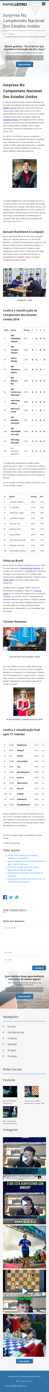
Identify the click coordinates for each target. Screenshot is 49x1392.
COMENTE (39, 968)
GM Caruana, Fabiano (15, 350)
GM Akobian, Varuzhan (15, 420)
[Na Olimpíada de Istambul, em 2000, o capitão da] (24, 1158)
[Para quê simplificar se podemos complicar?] (24, 1291)
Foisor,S (20, 777)
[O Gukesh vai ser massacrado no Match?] (24, 1202)
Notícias (11, 34)
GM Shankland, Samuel (15, 338)
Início (5, 34)
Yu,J (18, 766)
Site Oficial (15, 843)
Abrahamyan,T (23, 772)
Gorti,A (20, 788)
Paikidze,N (21, 745)
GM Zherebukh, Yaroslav (16, 431)
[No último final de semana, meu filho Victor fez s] (24, 1335)
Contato (12, 1056)
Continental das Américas (30, 568)
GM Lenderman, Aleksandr (16, 392)
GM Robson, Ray (14, 381)
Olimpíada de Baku (10, 119)
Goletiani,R (22, 799)
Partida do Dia (16, 1032)
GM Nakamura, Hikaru (16, 369)
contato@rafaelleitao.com (18, 1386)
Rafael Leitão (8, 580)
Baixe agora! (24, 64)
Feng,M (20, 794)
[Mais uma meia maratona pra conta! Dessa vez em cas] (24, 1247)
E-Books (12, 1038)
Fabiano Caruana (9, 108)
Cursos (12, 1026)
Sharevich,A (22, 783)
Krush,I (20, 756)
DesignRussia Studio (26, 1381)
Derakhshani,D (23, 804)
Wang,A (20, 750)
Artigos (12, 1050)
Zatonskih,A (22, 761)
